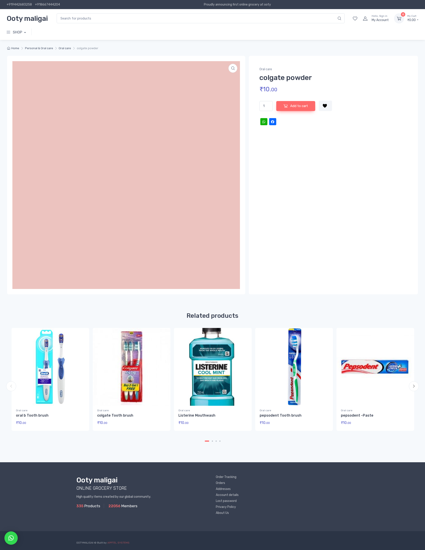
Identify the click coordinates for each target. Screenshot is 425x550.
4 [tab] (219, 441)
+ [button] (77, 424)
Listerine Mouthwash (196, 415)
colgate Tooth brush (115, 415)
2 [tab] (212, 441)
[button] (232, 68)
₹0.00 (411, 18)
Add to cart (298, 106)
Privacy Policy (226, 507)
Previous (11, 386)
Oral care (65, 48)
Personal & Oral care (39, 48)
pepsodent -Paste (357, 415)
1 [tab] (207, 441)
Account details (227, 495)
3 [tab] (216, 441)
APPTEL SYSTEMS (118, 542)
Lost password (226, 501)
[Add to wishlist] (325, 106)
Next (414, 386)
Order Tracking (226, 477)
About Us (222, 513)
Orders (220, 483)
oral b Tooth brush (32, 415)
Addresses (223, 489)
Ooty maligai (27, 18)
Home (15, 48)
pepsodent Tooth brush (280, 415)
